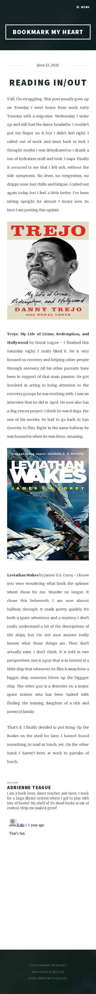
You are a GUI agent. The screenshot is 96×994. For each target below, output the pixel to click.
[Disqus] (48, 878)
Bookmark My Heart (48, 32)
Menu (85, 7)
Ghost (61, 978)
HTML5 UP (56, 972)
